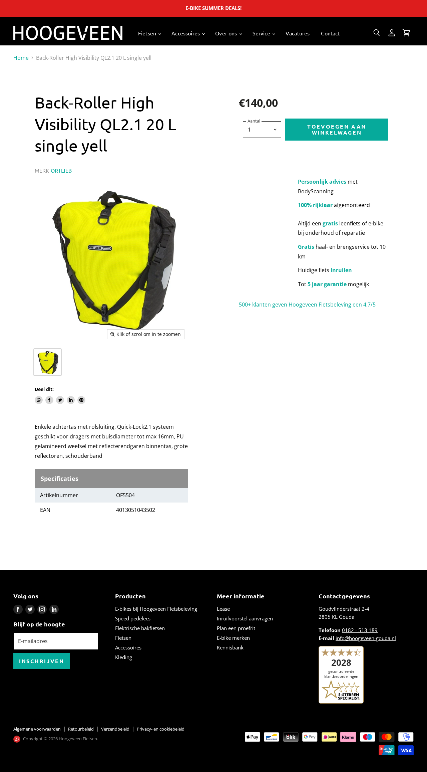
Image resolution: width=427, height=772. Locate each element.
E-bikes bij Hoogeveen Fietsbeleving (156, 608)
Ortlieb (61, 170)
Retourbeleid (81, 729)
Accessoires (186, 33)
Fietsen (147, 33)
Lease (223, 608)
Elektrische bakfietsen (140, 628)
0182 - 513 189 (360, 630)
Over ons (226, 33)
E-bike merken (233, 637)
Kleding (123, 657)
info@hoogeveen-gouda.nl (366, 638)
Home (21, 58)
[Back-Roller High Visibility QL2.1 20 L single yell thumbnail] (47, 362)
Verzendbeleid (115, 729)
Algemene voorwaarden (37, 729)
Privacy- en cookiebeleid (160, 729)
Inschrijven (41, 660)
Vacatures (298, 33)
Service (262, 33)
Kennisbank (230, 647)
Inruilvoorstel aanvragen (245, 618)
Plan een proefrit (236, 628)
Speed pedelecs (132, 618)
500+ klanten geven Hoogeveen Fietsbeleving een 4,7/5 (307, 304)
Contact (330, 33)
